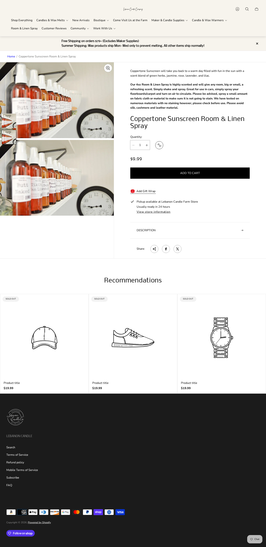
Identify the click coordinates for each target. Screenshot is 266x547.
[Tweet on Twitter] (177, 249)
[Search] (247, 9)
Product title (12, 383)
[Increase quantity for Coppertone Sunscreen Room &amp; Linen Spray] (147, 145)
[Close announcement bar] (257, 43)
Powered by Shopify (39, 522)
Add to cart (190, 173)
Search (10, 447)
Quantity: (136, 137)
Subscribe (12, 478)
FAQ (9, 485)
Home (11, 56)
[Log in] (237, 9)
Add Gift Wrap (145, 191)
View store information (153, 212)
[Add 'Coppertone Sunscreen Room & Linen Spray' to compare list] (159, 145)
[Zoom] (108, 68)
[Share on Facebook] (166, 249)
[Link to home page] (15, 417)
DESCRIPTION (146, 230)
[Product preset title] (44, 337)
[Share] (154, 249)
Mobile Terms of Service (22, 470)
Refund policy (15, 462)
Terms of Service (17, 455)
